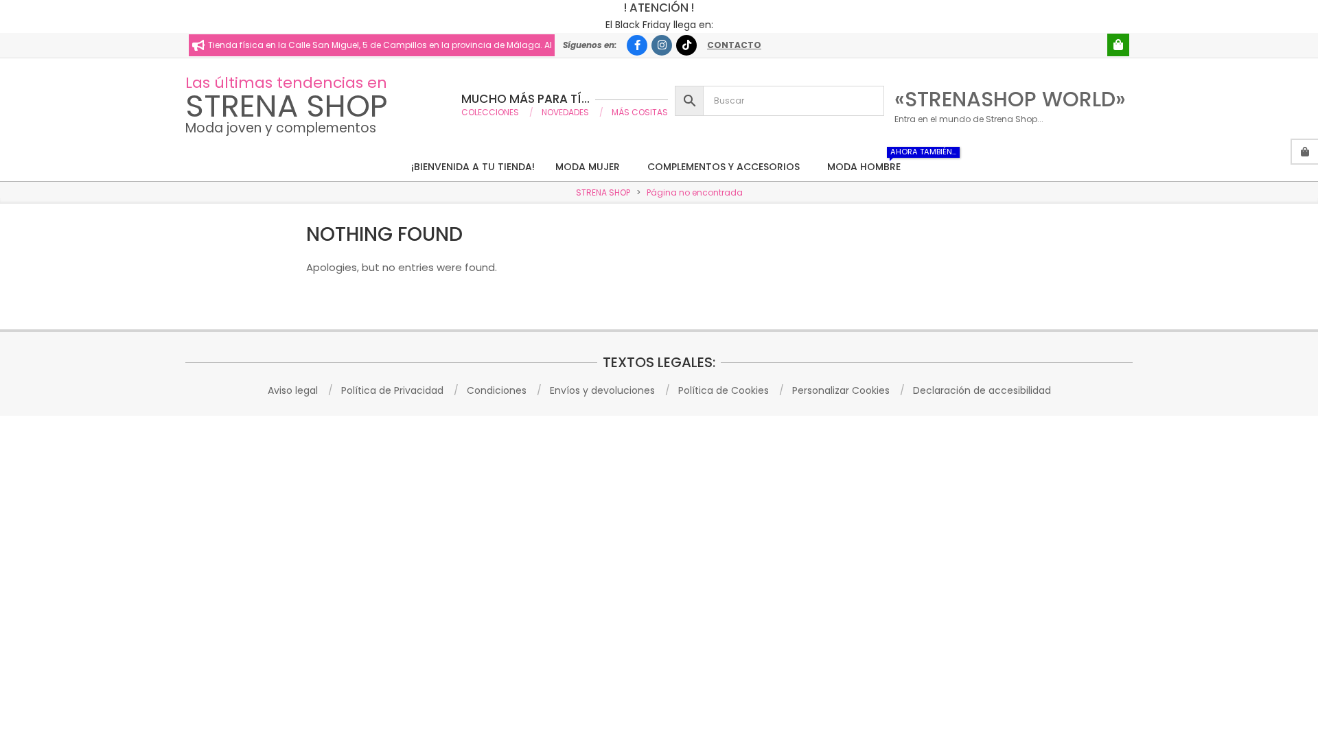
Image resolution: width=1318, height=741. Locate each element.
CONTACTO (734, 45)
